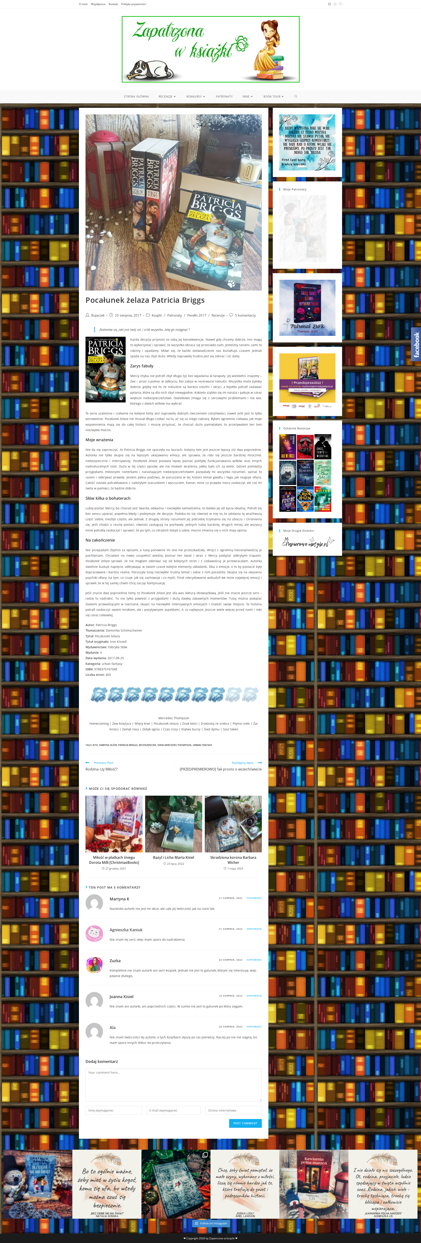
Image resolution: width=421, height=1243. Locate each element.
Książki (157, 315)
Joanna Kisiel (122, 996)
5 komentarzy (245, 315)
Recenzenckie (147, 745)
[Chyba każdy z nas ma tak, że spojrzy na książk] (175, 1184)
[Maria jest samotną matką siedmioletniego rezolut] (37, 1184)
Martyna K (119, 898)
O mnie (83, 4)
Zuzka (115, 960)
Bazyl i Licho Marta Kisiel (173, 857)
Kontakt (113, 4)
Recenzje (218, 315)
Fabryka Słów (108, 745)
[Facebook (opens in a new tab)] (329, 4)
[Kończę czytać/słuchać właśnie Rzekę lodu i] (245, 1184)
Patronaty (174, 315)
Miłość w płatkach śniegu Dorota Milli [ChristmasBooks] (114, 860)
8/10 (95, 745)
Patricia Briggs (127, 745)
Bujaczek (98, 315)
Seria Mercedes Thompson (174, 745)
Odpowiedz (254, 897)
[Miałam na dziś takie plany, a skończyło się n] (382, 1184)
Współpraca (98, 4)
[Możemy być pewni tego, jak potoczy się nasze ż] (313, 1184)
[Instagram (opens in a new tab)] (335, 4)
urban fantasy (202, 745)
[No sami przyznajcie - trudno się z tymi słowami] (106, 1184)
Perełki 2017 (196, 315)
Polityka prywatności (133, 4)
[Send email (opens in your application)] (340, 4)
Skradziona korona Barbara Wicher (233, 860)
